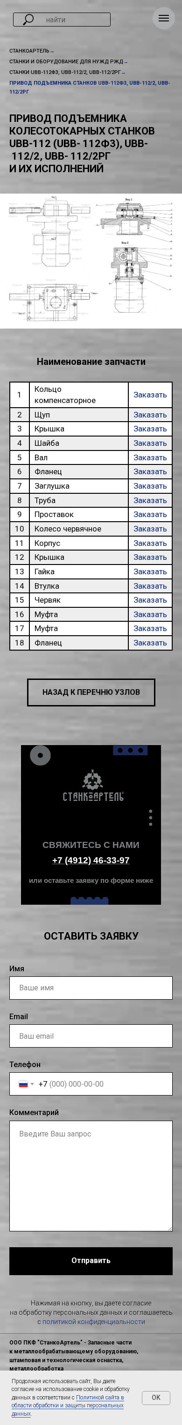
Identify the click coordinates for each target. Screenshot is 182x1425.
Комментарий (34, 1112)
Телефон (25, 1064)
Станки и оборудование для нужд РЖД (66, 62)
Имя (16, 968)
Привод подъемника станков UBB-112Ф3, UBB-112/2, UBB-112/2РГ (89, 87)
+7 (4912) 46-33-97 (91, 860)
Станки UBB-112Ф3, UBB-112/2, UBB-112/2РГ (65, 72)
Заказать (150, 394)
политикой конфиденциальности (93, 1321)
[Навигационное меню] (164, 18)
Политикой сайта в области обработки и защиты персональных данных (68, 1405)
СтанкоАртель (29, 51)
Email (18, 1016)
